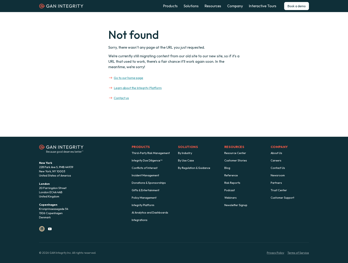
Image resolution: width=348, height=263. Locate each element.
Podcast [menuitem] (229, 190)
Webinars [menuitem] (230, 197)
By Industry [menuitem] (185, 153)
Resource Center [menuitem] (235, 153)
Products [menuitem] (141, 147)
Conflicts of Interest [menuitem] (144, 168)
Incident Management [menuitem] (145, 175)
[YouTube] (50, 229)
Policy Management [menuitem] (144, 197)
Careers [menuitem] (276, 160)
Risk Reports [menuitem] (232, 183)
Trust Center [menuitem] (279, 190)
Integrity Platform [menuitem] (143, 205)
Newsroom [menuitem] (278, 175)
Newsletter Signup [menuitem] (235, 205)
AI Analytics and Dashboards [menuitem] (150, 212)
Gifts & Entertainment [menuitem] (145, 190)
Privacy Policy (275, 253)
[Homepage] (61, 7)
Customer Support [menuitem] (282, 197)
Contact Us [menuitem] (278, 168)
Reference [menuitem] (231, 175)
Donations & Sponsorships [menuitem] (149, 183)
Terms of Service (298, 253)
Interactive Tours (262, 6)
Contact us (121, 98)
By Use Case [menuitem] (186, 160)
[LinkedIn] (42, 229)
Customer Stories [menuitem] (235, 160)
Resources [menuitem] (234, 147)
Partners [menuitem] (276, 183)
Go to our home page (128, 78)
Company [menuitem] (279, 147)
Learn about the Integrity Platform (138, 88)
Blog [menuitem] (227, 168)
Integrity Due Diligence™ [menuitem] (147, 160)
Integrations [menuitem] (139, 220)
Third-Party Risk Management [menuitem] (151, 153)
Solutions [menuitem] (188, 147)
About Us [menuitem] (276, 153)
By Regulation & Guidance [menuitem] (194, 168)
